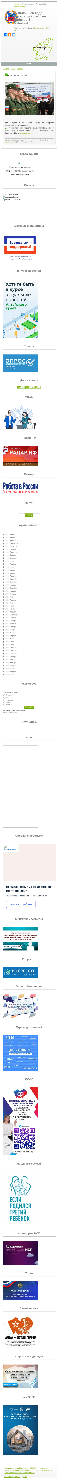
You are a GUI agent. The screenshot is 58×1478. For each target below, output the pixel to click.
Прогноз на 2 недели (11, 200)
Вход (16, 30)
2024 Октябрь (11, 618)
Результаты (7, 710)
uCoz (25, 1477)
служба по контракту (19, 75)
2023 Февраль (11, 558)
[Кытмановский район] (43, 59)
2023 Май (9, 567)
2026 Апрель (10, 671)
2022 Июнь (10, 534)
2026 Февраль (11, 665)
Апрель (20, 69)
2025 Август (10, 648)
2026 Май (9, 674)
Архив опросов (19, 710)
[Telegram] (13, 34)
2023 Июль (10, 573)
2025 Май (9, 639)
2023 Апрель (10, 564)
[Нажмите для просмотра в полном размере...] (29, 114)
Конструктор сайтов (12, 1477)
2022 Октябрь (11, 546)
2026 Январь (10, 662)
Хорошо (9, 698)
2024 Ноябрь (10, 621)
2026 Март (9, 668)
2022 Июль (10, 537)
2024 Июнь (10, 606)
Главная (6, 69)
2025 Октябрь (11, 653)
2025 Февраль (11, 630)
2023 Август (10, 576)
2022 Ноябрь (10, 549)
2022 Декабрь (11, 552)
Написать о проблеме (20, 904)
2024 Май (9, 603)
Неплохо (9, 700)
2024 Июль (10, 609)
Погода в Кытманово (11, 194)
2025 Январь (10, 627)
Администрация (10, 142)
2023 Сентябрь (11, 579)
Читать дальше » (26, 133)
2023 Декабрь (11, 588)
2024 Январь (10, 591)
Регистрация (39, 28)
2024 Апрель (10, 600)
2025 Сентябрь (11, 650)
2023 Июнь (10, 570)
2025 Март (9, 633)
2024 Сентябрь (11, 615)
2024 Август (10, 612)
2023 (13, 69)
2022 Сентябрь (11, 543)
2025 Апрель (10, 636)
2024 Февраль (11, 594)
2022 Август (10, 540)
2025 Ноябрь (10, 656)
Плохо (8, 702)
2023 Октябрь (11, 582)
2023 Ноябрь (10, 585)
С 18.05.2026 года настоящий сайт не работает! (30, 16)
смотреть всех (29, 387)
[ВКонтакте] (5, 34)
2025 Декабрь (11, 659)
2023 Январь (10, 555)
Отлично (9, 695)
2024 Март (9, 597)
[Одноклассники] (9, 34)
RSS (47, 28)
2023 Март (9, 561)
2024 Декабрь (11, 624)
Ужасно (9, 705)
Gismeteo (16, 197)
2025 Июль (10, 645)
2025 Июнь (10, 642)
